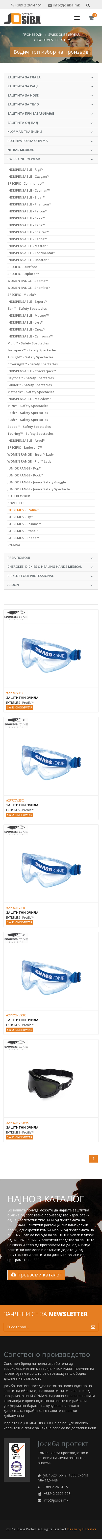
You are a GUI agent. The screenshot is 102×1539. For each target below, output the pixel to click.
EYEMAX (13, 544)
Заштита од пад (22, 122)
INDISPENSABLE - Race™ (26, 225)
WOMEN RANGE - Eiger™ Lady (30, 454)
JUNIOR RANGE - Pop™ (24, 468)
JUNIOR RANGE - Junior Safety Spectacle (38, 489)
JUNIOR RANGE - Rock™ (25, 475)
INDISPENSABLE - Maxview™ (29, 399)
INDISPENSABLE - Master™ (27, 246)
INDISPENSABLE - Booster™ (28, 260)
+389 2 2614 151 (28, 5)
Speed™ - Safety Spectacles (29, 426)
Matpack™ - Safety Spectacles (30, 392)
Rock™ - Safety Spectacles (27, 412)
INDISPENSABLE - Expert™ (27, 301)
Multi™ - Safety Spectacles (28, 343)
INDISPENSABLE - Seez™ (26, 218)
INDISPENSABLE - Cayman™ (28, 190)
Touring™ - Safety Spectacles (30, 433)
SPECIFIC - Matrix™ (21, 294)
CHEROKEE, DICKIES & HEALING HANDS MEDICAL (44, 566)
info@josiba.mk (66, 5)
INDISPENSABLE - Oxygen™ (28, 176)
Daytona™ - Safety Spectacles (30, 378)
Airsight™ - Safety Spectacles (30, 357)
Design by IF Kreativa (81, 1529)
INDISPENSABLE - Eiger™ (26, 197)
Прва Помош (18, 557)
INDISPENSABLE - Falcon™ (27, 211)
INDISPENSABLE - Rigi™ (25, 169)
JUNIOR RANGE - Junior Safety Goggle (36, 482)
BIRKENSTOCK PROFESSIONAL (30, 575)
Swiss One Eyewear (64, 34)
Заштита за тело (23, 104)
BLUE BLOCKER (18, 496)
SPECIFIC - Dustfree (22, 267)
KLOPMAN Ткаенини (24, 131)
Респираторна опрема (27, 140)
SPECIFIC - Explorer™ (23, 273)
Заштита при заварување (30, 113)
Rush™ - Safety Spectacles (27, 419)
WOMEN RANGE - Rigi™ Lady (29, 461)
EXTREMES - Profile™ (53, 39)
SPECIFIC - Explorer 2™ (24, 447)
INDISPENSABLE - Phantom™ (29, 204)
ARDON (13, 584)
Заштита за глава (24, 77)
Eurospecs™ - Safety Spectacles (31, 350)
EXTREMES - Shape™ (23, 537)
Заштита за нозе (23, 95)
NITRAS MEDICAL (20, 149)
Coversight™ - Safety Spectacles (32, 364)
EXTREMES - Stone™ (22, 531)
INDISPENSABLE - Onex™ (26, 329)
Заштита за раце (22, 86)
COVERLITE (15, 503)
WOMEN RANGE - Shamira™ (28, 287)
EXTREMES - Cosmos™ (24, 524)
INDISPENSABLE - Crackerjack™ (31, 371)
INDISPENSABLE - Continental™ (31, 253)
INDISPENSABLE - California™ (30, 336)
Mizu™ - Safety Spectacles (27, 405)
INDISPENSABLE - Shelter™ (28, 232)
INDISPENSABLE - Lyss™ (25, 322)
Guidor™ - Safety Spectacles (29, 385)
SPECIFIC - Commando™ (25, 183)
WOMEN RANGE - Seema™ (27, 280)
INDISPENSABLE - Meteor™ (28, 315)
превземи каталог (39, 1274)
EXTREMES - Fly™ (20, 517)
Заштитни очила (22, 697)
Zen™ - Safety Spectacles (27, 308)
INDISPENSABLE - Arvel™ (26, 440)
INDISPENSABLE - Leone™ (27, 239)
